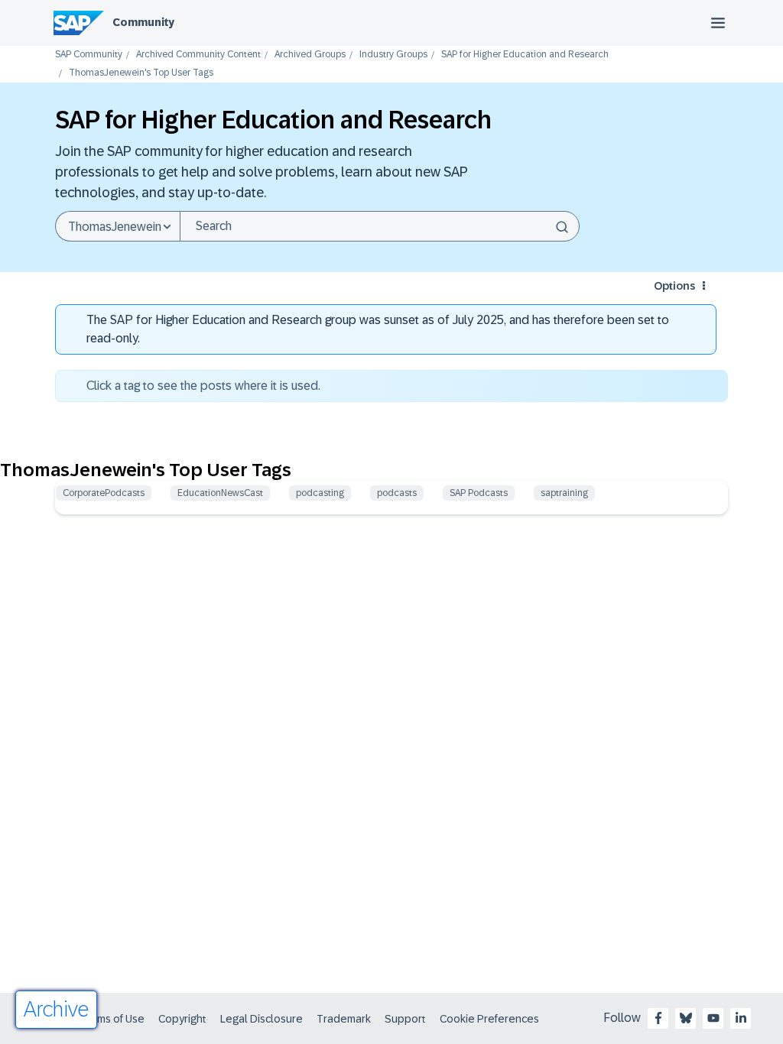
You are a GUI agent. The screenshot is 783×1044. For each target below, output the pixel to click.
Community (143, 22)
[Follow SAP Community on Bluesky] (686, 1018)
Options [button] (674, 286)
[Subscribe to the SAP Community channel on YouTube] (713, 1018)
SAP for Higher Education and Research (525, 55)
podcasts (397, 493)
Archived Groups (310, 55)
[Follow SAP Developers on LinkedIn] (741, 1018)
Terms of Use (113, 1019)
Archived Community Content (198, 55)
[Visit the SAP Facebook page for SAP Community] (658, 1018)
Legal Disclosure (261, 1019)
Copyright (182, 1019)
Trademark (344, 1019)
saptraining (564, 493)
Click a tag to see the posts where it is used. (203, 385)
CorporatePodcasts (104, 493)
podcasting (320, 493)
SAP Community (88, 55)
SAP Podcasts (479, 493)
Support (405, 1019)
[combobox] (380, 226)
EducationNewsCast (220, 493)
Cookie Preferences (489, 1019)
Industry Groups (393, 55)
